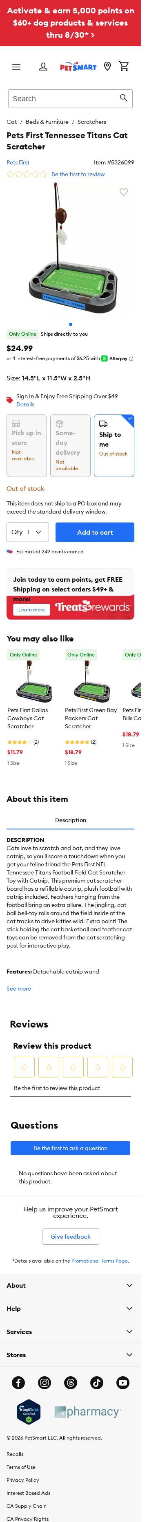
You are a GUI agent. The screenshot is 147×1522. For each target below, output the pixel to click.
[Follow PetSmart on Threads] (70, 1376)
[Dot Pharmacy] (87, 1406)
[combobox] (70, 97)
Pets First (18, 162)
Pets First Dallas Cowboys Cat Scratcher (27, 712)
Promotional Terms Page (99, 1255)
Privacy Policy (23, 1474)
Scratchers (92, 121)
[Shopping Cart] (124, 67)
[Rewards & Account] (43, 67)
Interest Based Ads (28, 1487)
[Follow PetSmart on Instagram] (44, 1376)
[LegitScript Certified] (29, 1406)
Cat (12, 121)
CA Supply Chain (27, 1500)
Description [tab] (70, 814)
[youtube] (122, 1376)
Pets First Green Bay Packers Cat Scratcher (91, 712)
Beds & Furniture (47, 121)
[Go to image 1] (70, 318)
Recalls (15, 1448)
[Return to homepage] (78, 66)
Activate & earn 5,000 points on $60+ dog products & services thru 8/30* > (70, 22)
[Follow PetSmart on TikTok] (96, 1376)
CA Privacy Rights (28, 1513)
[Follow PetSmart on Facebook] (18, 1376)
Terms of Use (21, 1461)
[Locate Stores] (107, 67)
